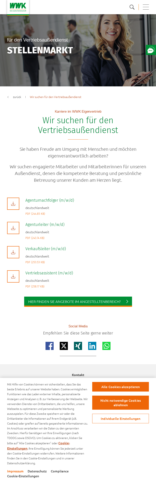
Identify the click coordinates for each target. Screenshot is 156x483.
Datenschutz (37, 471)
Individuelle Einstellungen (120, 418)
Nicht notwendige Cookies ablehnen (120, 402)
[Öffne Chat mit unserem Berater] (151, 50)
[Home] (18, 8)
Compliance (60, 471)
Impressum (15, 471)
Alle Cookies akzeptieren (120, 386)
